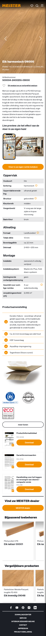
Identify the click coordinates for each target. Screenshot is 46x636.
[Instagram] (29, 607)
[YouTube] (17, 607)
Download (29, 442)
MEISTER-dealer (23, 508)
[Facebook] (11, 607)
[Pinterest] (23, 607)
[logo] (11, 5)
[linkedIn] (35, 607)
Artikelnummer (9, 77)
